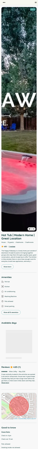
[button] (4, 395)
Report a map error (31, 418)
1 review (12, 246)
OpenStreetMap (22, 418)
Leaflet (15, 418)
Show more (5, 383)
